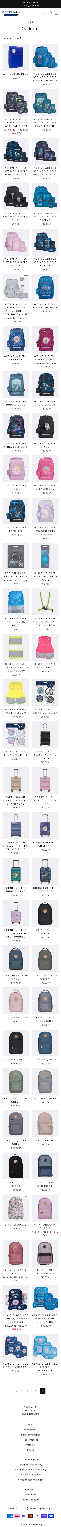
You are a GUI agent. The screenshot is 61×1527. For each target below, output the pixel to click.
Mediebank (30, 1494)
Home (30, 21)
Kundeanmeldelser (30, 1434)
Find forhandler (30, 1439)
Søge (30, 1424)
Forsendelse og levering (31, 1464)
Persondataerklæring (30, 1474)
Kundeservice (30, 1429)
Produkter (30, 1444)
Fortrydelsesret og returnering (30, 1469)
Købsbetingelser (30, 1459)
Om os (30, 1449)
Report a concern (30, 1499)
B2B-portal (30, 1489)
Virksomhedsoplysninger (30, 1479)
